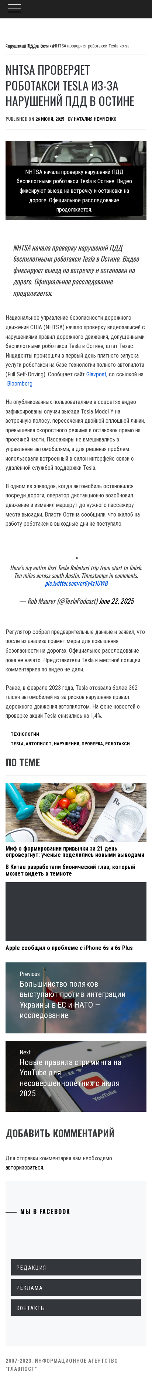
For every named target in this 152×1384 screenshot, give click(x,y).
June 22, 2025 (116, 601)
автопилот (39, 743)
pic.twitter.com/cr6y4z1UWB (76, 583)
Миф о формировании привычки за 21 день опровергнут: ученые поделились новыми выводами (75, 852)
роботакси (117, 743)
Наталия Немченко (95, 119)
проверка (92, 743)
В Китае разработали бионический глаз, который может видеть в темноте (70, 870)
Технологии (25, 734)
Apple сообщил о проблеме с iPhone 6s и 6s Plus (69, 947)
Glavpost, (96, 374)
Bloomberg (19, 383)
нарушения (66, 743)
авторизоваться (24, 1167)
